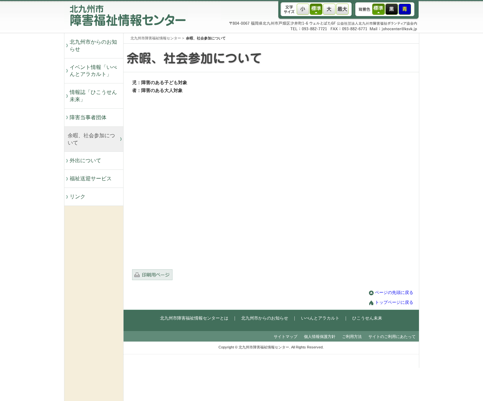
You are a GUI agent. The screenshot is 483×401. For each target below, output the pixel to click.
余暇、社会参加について (91, 139)
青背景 (405, 9)
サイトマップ (285, 336)
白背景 (378, 9)
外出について (85, 160)
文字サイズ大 (329, 9)
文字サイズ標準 (316, 9)
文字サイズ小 (303, 9)
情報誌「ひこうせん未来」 (93, 95)
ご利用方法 (352, 336)
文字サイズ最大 (342, 9)
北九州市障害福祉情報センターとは (194, 318)
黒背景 (391, 9)
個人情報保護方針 (319, 336)
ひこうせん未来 (367, 318)
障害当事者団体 (88, 117)
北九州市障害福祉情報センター (155, 38)
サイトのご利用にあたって (392, 336)
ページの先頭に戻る (394, 292)
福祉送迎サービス (93, 178)
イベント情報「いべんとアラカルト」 (93, 70)
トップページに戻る (394, 302)
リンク (77, 196)
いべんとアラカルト (320, 318)
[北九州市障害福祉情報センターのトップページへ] (126, 31)
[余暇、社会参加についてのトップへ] (284, 70)
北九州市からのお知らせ (93, 45)
